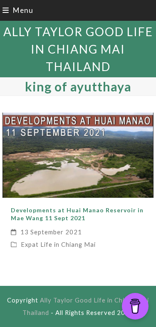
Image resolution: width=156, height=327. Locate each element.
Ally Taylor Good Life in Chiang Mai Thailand (78, 49)
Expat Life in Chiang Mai (58, 244)
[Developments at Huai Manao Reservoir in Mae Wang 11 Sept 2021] (78, 154)
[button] (17, 10)
